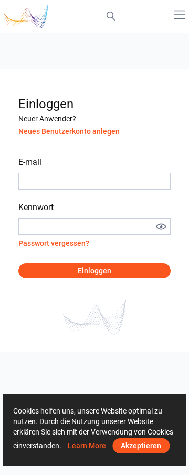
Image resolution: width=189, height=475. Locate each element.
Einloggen (94, 270)
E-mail (29, 162)
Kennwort (36, 207)
